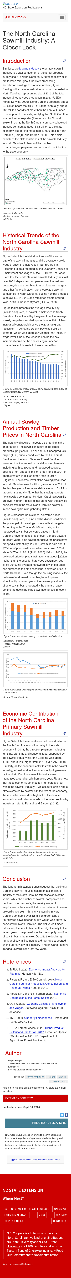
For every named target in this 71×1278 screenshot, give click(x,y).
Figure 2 (8, 256)
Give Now (61, 1215)
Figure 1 (57, 85)
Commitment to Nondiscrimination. (35, 1255)
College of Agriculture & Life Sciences (26, 1209)
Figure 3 (8, 480)
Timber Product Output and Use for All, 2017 (36, 1030)
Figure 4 (8, 515)
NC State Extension (23, 1190)
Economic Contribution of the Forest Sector (37, 996)
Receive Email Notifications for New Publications (37, 1159)
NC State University (20, 1242)
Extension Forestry (19, 1098)
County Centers (13, 1221)
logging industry (29, 68)
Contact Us (60, 1221)
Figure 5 (8, 741)
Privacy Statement (23, 1264)
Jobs (42, 1215)
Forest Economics (35, 1077)
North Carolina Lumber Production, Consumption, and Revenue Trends (38, 983)
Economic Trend (58, 1081)
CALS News (60, 1209)
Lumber (51, 1077)
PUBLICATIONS (17, 17)
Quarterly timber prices (38, 1018)
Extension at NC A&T (16, 1215)
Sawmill (62, 1077)
